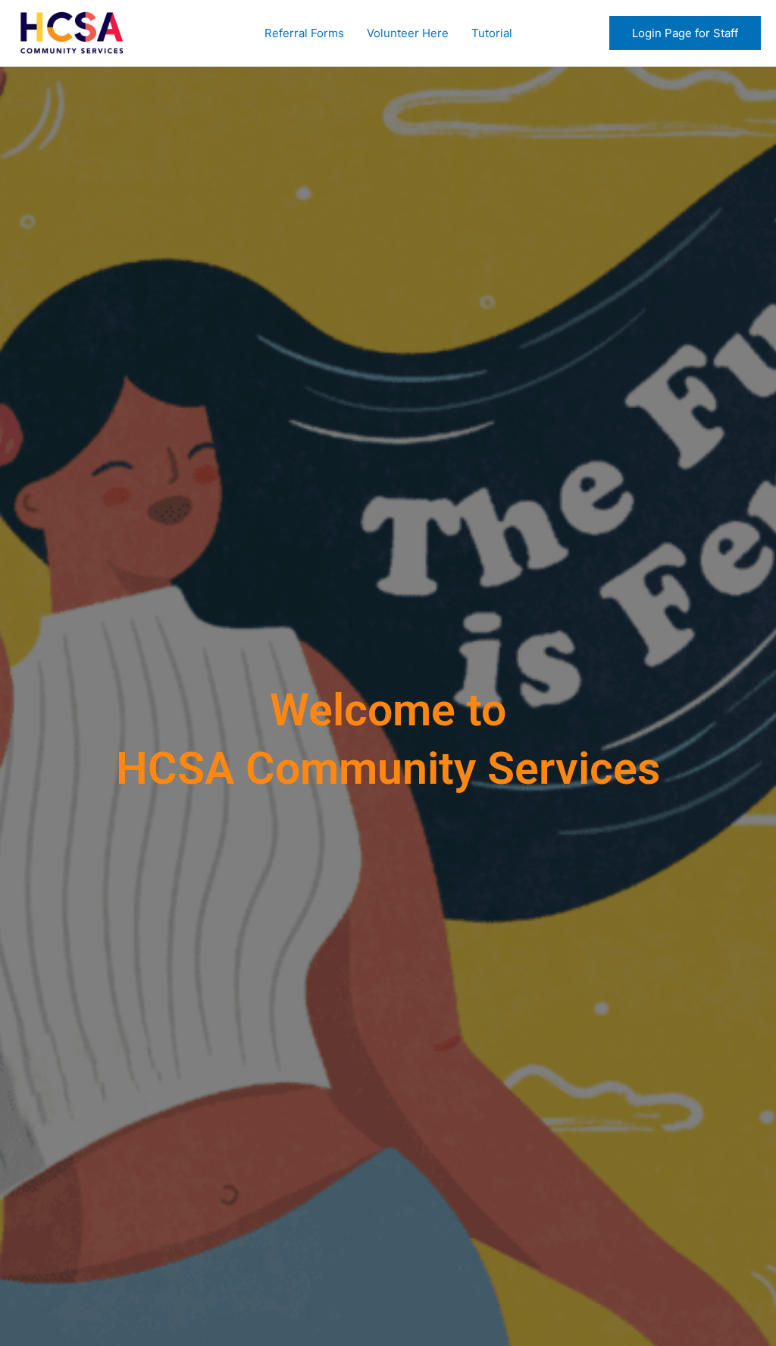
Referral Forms (304, 33)
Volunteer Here (408, 33)
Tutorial (491, 33)
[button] (685, 33)
